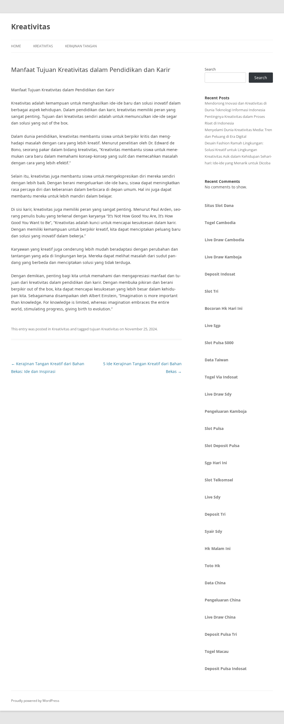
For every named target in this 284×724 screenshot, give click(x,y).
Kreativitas (30, 27)
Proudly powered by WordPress (35, 700)
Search (210, 69)
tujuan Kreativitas (104, 328)
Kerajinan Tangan (81, 46)
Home (16, 46)
